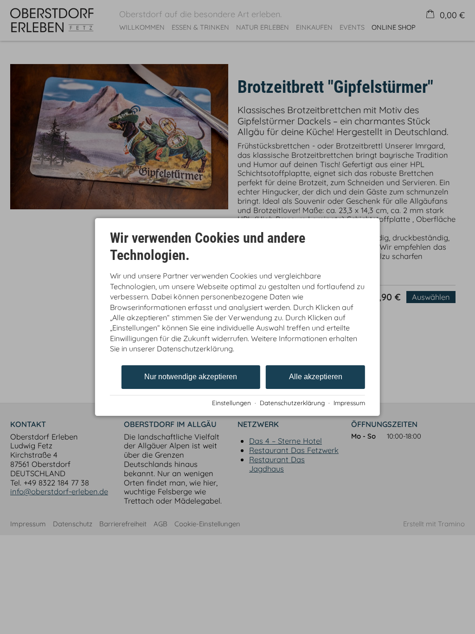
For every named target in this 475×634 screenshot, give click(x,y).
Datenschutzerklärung (292, 403)
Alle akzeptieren (315, 377)
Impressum (349, 403)
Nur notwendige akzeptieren (190, 377)
